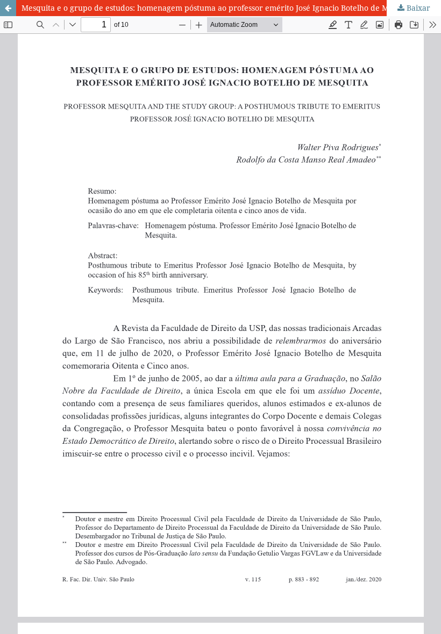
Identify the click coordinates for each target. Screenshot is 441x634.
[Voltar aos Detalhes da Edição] (8, 8)
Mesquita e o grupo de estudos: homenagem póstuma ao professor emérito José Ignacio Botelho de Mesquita (218, 8)
